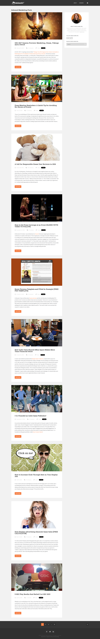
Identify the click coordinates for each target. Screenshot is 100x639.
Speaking (81, 2)
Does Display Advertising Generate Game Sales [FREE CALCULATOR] (36, 533)
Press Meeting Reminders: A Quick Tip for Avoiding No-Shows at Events (36, 106)
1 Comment (31, 230)
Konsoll (37, 234)
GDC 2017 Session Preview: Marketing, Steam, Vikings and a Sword (37, 44)
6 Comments (30, 294)
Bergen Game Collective (37, 358)
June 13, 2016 (19, 110)
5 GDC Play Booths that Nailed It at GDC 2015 (32, 594)
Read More (18, 67)
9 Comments (32, 419)
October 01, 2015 (20, 354)
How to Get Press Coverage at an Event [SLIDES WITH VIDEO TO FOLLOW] (36, 226)
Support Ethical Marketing (52, 636)
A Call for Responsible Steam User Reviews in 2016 (35, 164)
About (75, 2)
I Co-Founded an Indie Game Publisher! (30, 416)
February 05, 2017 (20, 48)
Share (39, 48)
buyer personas (33, 298)
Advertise (43, 636)
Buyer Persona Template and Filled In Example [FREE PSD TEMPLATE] (37, 290)
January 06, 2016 (20, 167)
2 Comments (31, 48)
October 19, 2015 (20, 294)
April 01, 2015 (19, 597)
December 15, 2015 (20, 230)
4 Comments (29, 110)
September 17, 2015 (20, 419)
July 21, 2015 (19, 479)
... (51, 624)
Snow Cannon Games (38, 432)
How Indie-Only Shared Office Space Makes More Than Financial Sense (35, 351)
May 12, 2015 (19, 536)
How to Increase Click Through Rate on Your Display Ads (36, 475)
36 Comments (31, 167)
